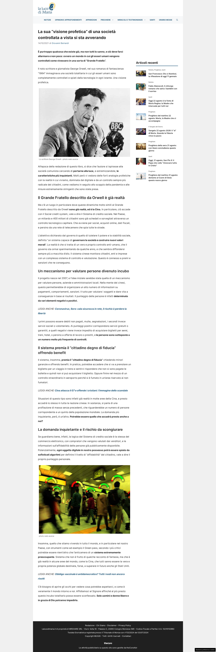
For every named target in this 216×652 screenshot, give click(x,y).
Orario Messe (165, 20)
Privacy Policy (124, 625)
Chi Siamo (100, 625)
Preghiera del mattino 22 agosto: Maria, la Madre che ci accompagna (162, 118)
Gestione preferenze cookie (205, 650)
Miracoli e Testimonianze (130, 20)
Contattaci (126, 636)
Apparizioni (91, 20)
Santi (152, 20)
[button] (177, 20)
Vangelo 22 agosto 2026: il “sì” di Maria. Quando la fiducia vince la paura (162, 133)
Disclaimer (112, 625)
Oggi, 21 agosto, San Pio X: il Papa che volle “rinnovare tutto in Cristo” (162, 163)
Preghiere (106, 20)
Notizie (47, 20)
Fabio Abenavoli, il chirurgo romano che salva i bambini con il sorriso (162, 88)
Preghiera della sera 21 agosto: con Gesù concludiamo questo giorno (162, 148)
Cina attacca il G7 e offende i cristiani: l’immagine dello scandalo (91, 390)
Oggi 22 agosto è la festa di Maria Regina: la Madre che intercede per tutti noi (160, 103)
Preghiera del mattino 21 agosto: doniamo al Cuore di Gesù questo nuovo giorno (163, 177)
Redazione (89, 625)
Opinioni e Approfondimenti (68, 20)
